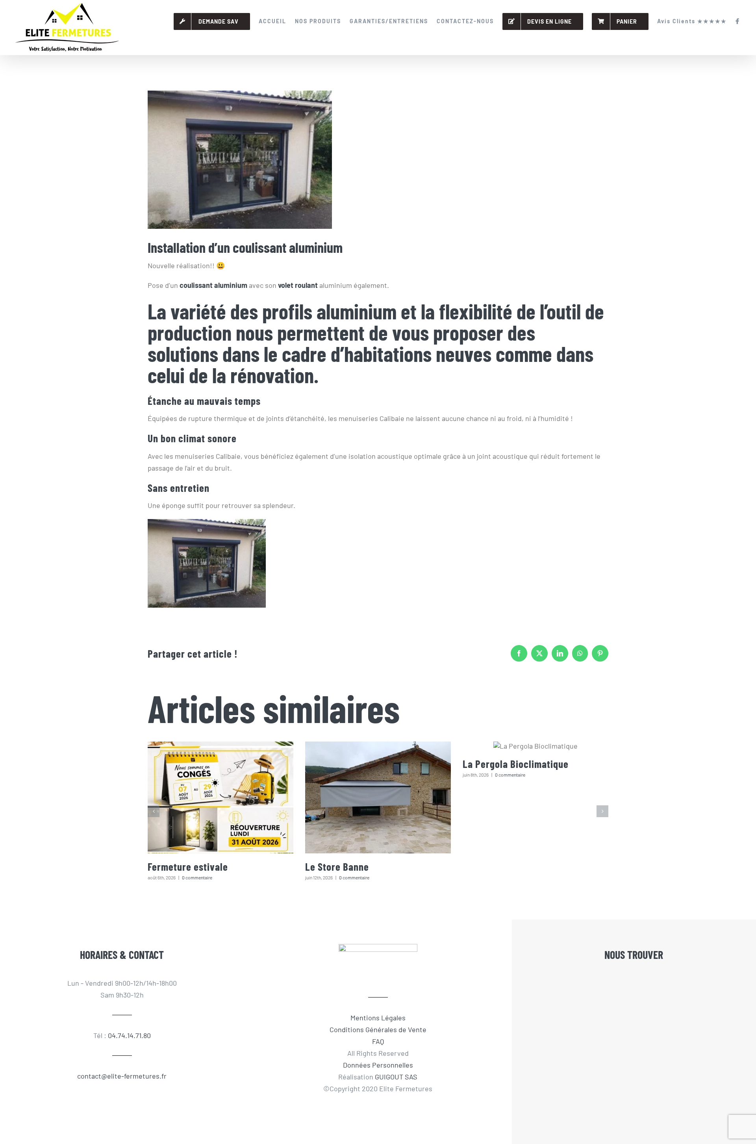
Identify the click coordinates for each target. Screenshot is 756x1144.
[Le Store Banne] (378, 797)
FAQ (378, 1041)
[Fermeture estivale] (220, 797)
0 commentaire (197, 877)
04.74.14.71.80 (129, 1035)
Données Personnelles (378, 1065)
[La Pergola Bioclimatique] (535, 746)
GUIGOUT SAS (396, 1076)
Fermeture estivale (188, 866)
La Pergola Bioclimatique (516, 763)
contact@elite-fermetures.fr (122, 1076)
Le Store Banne (337, 866)
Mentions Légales (378, 1017)
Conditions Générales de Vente (378, 1029)
